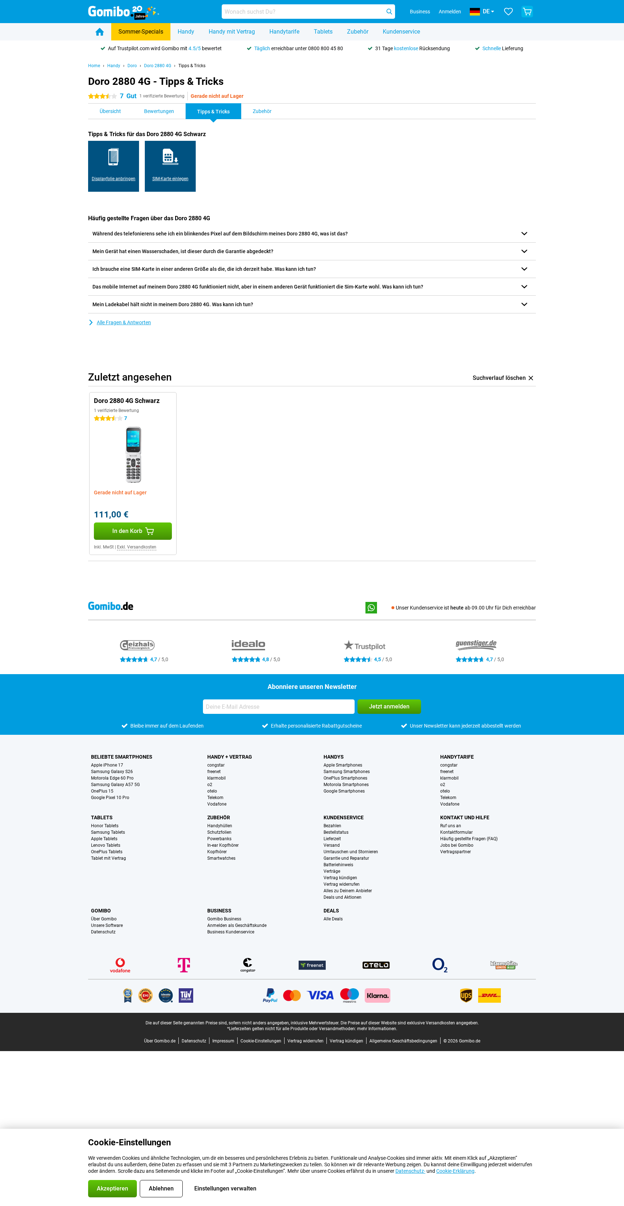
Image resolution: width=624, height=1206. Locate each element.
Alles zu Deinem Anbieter (348, 890)
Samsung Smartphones (347, 771)
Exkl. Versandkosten (136, 547)
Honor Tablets (104, 825)
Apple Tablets (104, 838)
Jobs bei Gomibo (456, 845)
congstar (216, 765)
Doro (132, 65)
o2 (209, 784)
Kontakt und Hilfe (464, 817)
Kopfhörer (217, 851)
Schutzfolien (219, 832)
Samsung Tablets (108, 832)
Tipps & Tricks (191, 65)
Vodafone (216, 804)
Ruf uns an (450, 825)
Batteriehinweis (338, 864)
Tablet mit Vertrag (108, 858)
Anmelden (450, 11)
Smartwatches (221, 858)
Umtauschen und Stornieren (351, 851)
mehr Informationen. (377, 1028)
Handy (186, 31)
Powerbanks (219, 838)
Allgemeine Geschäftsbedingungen (403, 1041)
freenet (214, 771)
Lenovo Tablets (105, 845)
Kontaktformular (456, 832)
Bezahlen (332, 825)
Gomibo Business (224, 918)
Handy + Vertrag (229, 757)
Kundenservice (401, 31)
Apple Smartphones (343, 765)
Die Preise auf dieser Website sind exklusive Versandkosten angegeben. (410, 1022)
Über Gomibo (104, 918)
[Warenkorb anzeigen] (527, 11)
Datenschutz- (410, 1171)
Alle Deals (333, 918)
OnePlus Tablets (106, 851)
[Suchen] (389, 11)
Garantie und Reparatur (346, 858)
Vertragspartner (455, 851)
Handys (334, 757)
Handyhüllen (219, 825)
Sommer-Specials (140, 31)
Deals (331, 911)
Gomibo (101, 911)
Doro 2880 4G (157, 65)
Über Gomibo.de (160, 1041)
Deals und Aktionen (342, 897)
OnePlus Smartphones (345, 778)
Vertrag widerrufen (342, 884)
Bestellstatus (336, 832)
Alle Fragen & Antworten (124, 322)
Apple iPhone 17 (107, 765)
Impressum (223, 1041)
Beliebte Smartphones (121, 757)
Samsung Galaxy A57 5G (115, 784)
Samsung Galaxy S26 (112, 771)
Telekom (215, 797)
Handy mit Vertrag (232, 31)
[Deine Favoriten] (508, 11)
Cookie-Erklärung (455, 1171)
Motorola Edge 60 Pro (112, 778)
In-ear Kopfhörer (223, 845)
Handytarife (284, 31)
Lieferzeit (332, 838)
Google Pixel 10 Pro (110, 797)
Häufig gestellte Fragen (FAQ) (469, 838)
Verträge (332, 871)
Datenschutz (103, 931)
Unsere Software (107, 925)
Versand (332, 845)
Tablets (323, 31)
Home (94, 65)
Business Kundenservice (230, 931)
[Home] (99, 31)
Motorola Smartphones (346, 784)
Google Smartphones (344, 791)
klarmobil (216, 778)
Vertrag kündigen (340, 877)
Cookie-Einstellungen (260, 1041)
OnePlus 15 (102, 791)
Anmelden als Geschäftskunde (236, 925)
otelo (212, 791)
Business (219, 911)
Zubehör (357, 31)
